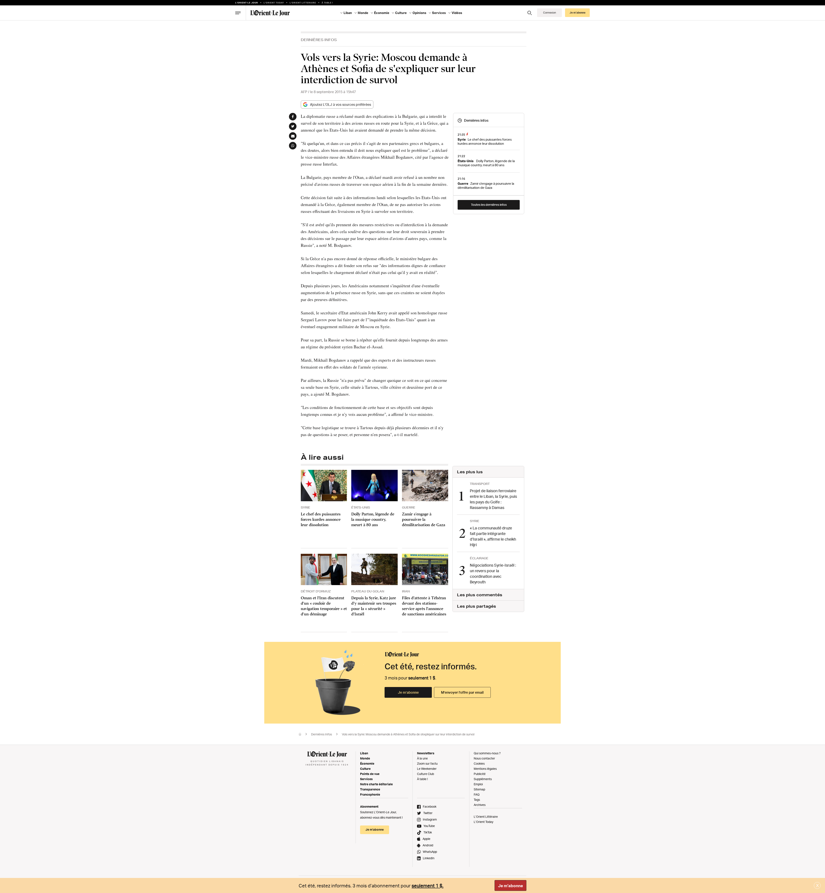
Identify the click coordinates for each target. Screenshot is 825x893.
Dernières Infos (319, 39)
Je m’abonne (408, 692)
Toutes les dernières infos (489, 204)
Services (366, 779)
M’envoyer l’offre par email (462, 692)
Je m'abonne (510, 885)
